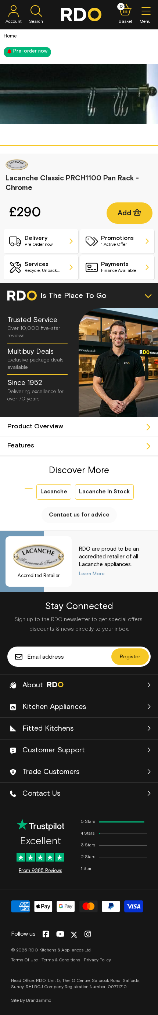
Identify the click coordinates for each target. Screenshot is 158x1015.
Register (130, 656)
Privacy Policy (97, 960)
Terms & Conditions (61, 960)
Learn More (92, 574)
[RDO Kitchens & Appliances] (81, 14)
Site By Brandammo (31, 1000)
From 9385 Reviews (40, 870)
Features (20, 445)
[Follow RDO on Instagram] (87, 934)
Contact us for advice (79, 515)
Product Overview (35, 426)
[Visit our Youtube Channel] (60, 934)
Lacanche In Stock (104, 491)
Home (10, 36)
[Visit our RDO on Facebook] (45, 934)
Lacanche (53, 491)
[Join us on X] (74, 934)
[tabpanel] (79, 94)
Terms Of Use (24, 960)
